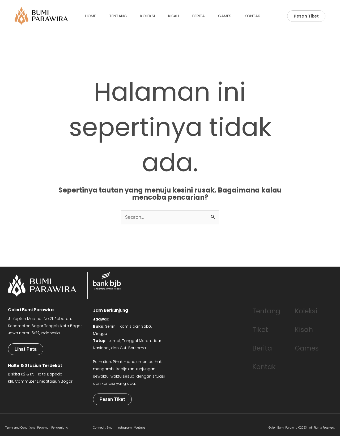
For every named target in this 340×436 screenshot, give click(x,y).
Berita (198, 16)
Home (90, 16)
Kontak (252, 16)
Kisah (173, 16)
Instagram (124, 428)
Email (110, 428)
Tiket (260, 329)
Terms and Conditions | (21, 428)
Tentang (118, 16)
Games (224, 16)
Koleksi (147, 16)
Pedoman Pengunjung (52, 428)
